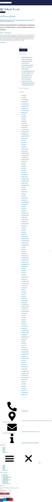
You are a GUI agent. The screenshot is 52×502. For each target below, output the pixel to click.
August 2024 (24, 138)
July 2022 (24, 187)
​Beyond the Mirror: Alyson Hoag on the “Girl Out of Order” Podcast (27, 67)
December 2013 (25, 304)
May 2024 (24, 144)
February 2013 (25, 326)
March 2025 (24, 123)
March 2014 (24, 298)
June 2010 (24, 383)
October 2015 (25, 262)
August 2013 (24, 313)
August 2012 (24, 339)
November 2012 (25, 332)
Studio (4, 449)
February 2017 (25, 236)
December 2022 (25, 178)
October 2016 (25, 242)
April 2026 (24, 97)
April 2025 (24, 121)
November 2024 (25, 131)
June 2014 (24, 292)
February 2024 (25, 148)
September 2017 (25, 223)
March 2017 (24, 234)
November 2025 (25, 106)
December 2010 (25, 371)
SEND (4, 494)
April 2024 (24, 146)
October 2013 (25, 309)
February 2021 (25, 198)
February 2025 (25, 125)
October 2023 (25, 157)
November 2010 (25, 373)
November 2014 (25, 283)
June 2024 (24, 142)
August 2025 (24, 112)
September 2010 (25, 377)
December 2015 (25, 257)
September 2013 (25, 311)
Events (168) (5, 475)
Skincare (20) (5, 481)
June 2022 (24, 189)
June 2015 (24, 270)
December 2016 (25, 238)
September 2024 (25, 136)
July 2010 (24, 381)
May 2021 (24, 195)
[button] (26, 459)
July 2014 (24, 289)
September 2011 (25, 358)
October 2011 (25, 356)
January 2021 (24, 200)
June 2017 (24, 227)
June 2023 (24, 165)
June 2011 (24, 360)
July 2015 (24, 268)
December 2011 (25, 351)
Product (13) (5, 482)
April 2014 (24, 296)
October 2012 (25, 334)
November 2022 (25, 180)
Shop (4, 451)
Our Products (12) (6, 483)
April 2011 (24, 362)
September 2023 (25, 159)
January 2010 (24, 394)
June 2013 (24, 317)
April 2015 (24, 274)
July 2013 (24, 315)
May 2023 (24, 168)
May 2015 (24, 272)
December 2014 (25, 281)
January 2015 (24, 279)
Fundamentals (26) (7, 479)
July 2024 (24, 140)
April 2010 (24, 388)
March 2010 (24, 390)
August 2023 (24, 161)
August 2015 (24, 266)
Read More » (3, 42)
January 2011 (24, 368)
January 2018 (24, 217)
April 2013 (24, 321)
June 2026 (24, 95)
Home (4, 447)
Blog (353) (5, 474)
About (4, 448)
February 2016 (25, 255)
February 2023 (25, 174)
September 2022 (25, 185)
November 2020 (25, 202)
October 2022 (25, 183)
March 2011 (24, 364)
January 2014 (24, 302)
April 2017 (24, 232)
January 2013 (24, 328)
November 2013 (25, 306)
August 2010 (24, 379)
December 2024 (25, 129)
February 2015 (25, 277)
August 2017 (24, 225)
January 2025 (24, 127)
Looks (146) (5, 478)
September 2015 (25, 264)
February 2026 (25, 99)
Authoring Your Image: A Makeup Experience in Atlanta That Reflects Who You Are (28, 82)
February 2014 (25, 300)
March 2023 (24, 172)
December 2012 (25, 330)
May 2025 (24, 118)
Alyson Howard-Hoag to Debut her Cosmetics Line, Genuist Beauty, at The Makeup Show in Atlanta (17, 26)
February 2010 (25, 392)
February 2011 (25, 366)
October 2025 (25, 108)
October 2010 (25, 375)
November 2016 (25, 240)
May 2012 (24, 343)
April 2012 (24, 345)
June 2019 (24, 208)
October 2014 (25, 285)
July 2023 (24, 163)
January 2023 (24, 176)
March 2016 (24, 253)
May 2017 (24, 230)
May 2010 (24, 386)
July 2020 (24, 206)
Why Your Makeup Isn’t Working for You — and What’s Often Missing (27, 76)
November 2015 (25, 259)
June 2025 (24, 116)
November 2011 (25, 354)
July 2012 (24, 341)
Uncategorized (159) (7, 477)
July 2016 (24, 247)
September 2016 (25, 245)
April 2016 (24, 251)
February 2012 (25, 349)
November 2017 (25, 219)
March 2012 (24, 347)
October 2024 (25, 133)
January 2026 (24, 101)
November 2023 (25, 155)
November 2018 (25, 215)
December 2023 (25, 153)
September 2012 (25, 336)
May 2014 (24, 294)
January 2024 (24, 151)
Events (1, 32)
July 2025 (24, 114)
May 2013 (24, 319)
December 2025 (25, 103)
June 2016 (24, 249)
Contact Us (5, 452)
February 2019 (25, 212)
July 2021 (24, 193)
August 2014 (24, 287)
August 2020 (24, 204)
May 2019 (24, 210)
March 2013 (24, 324)
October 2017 (25, 221)
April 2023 (24, 170)
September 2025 (25, 110)
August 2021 (24, 191)
